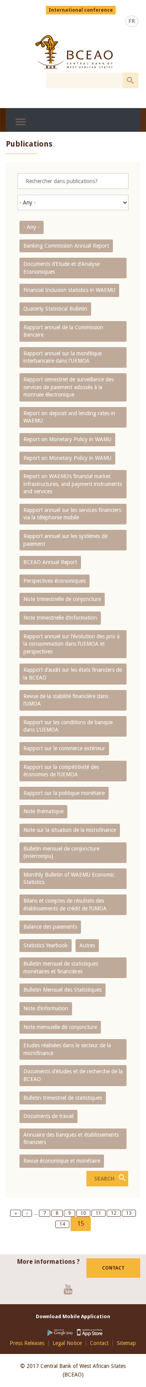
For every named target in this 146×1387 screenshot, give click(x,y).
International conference (81, 10)
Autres (87, 945)
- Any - (31, 227)
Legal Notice (67, 1343)
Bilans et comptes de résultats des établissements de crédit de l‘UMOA (65, 905)
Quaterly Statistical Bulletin (55, 309)
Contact (113, 1268)
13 (131, 1213)
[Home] (74, 52)
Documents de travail (48, 1116)
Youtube (71, 1289)
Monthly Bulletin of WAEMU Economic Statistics (68, 879)
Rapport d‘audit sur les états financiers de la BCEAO (72, 674)
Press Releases (27, 1343)
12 (116, 1213)
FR (131, 20)
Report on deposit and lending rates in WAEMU (69, 417)
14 (64, 1224)
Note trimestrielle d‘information (60, 618)
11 (101, 1213)
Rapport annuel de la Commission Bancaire (63, 331)
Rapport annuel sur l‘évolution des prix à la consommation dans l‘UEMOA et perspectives (71, 644)
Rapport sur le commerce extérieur (64, 748)
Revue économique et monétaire (61, 1161)
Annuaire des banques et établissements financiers (71, 1139)
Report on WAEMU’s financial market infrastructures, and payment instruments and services (72, 483)
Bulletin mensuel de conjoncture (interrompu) (61, 852)
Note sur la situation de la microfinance (69, 830)
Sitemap (126, 1343)
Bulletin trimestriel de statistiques (62, 1098)
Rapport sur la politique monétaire (64, 793)
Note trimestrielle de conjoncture (62, 599)
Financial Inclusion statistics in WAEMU (69, 290)
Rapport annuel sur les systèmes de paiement (65, 540)
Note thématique (43, 811)
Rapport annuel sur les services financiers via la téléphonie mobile (72, 514)
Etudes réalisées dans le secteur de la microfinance (67, 1049)
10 (85, 1213)
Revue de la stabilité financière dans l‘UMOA (65, 700)
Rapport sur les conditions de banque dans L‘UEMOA (68, 726)
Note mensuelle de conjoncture (60, 1027)
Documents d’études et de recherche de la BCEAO (73, 1075)
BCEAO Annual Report (50, 562)
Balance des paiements (50, 927)
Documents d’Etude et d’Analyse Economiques (61, 268)
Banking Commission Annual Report (66, 246)
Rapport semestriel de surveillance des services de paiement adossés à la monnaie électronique (68, 387)
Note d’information (45, 1008)
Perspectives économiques (54, 581)
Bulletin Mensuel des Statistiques (62, 990)
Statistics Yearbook (45, 945)
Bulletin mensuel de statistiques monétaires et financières (60, 968)
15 (84, 1225)
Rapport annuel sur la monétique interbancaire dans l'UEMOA (62, 357)
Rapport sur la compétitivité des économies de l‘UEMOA (61, 771)
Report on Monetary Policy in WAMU (67, 439)
